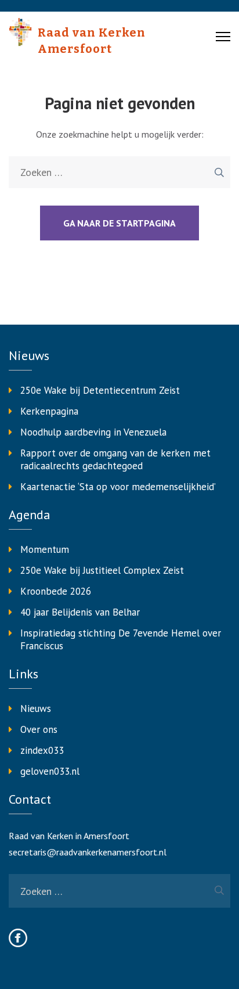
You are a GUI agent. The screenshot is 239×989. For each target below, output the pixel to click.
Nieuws (35, 708)
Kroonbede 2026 (55, 591)
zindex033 (42, 750)
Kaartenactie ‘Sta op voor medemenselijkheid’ (118, 486)
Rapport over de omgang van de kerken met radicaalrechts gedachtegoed (115, 459)
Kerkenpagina (49, 411)
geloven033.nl (49, 771)
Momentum (44, 549)
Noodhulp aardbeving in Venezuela (93, 432)
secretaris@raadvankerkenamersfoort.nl (87, 852)
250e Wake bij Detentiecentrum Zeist (100, 390)
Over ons (38, 729)
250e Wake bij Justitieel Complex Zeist (102, 570)
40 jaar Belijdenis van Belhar (80, 612)
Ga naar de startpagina (119, 223)
